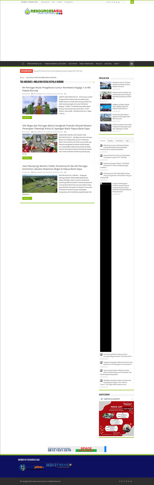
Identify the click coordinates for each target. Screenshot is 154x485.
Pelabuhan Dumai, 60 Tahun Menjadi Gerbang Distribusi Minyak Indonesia (121, 84)
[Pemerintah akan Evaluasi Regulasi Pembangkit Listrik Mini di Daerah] (105, 117)
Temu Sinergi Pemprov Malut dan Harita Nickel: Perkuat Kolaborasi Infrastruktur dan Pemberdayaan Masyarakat (116, 372)
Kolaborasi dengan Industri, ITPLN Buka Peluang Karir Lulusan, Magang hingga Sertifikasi (114, 165)
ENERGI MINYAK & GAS (34, 64)
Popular (110, 141)
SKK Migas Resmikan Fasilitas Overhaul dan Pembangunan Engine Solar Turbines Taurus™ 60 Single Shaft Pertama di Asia (115, 382)
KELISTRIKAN (73, 64)
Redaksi (59, 2)
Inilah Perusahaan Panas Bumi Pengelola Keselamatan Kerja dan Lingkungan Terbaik (122, 127)
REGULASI (99, 64)
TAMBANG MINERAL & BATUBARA (55, 64)
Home (23, 63)
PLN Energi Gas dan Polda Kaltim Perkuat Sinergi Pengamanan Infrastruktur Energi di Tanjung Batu (115, 175)
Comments (119, 141)
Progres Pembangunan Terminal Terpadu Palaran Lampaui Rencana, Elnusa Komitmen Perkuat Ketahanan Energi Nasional (122, 187)
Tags (127, 141)
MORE (116, 64)
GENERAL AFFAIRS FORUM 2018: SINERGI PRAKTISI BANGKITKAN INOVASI (121, 107)
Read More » (27, 117)
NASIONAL (108, 64)
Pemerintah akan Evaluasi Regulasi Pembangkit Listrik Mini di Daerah (121, 117)
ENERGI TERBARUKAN (86, 64)
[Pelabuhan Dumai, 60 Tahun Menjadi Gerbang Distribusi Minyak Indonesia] (105, 85)
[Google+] (109, 2)
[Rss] (107, 2)
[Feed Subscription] (93, 82)
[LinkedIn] (116, 2)
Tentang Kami (68, 2)
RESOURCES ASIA (58, 94)
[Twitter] (114, 2)
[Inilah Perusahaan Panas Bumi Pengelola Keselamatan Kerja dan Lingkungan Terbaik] (105, 127)
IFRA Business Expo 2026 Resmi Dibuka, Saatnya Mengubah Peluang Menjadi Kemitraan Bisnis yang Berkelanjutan (114, 147)
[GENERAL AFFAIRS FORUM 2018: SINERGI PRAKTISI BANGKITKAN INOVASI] (105, 107)
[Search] (132, 2)
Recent (103, 141)
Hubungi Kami (45, 2)
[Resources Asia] (42, 10)
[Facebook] (112, 2)
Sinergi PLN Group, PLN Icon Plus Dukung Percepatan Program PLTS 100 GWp (58, 71)
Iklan (53, 2)
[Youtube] (119, 2)
